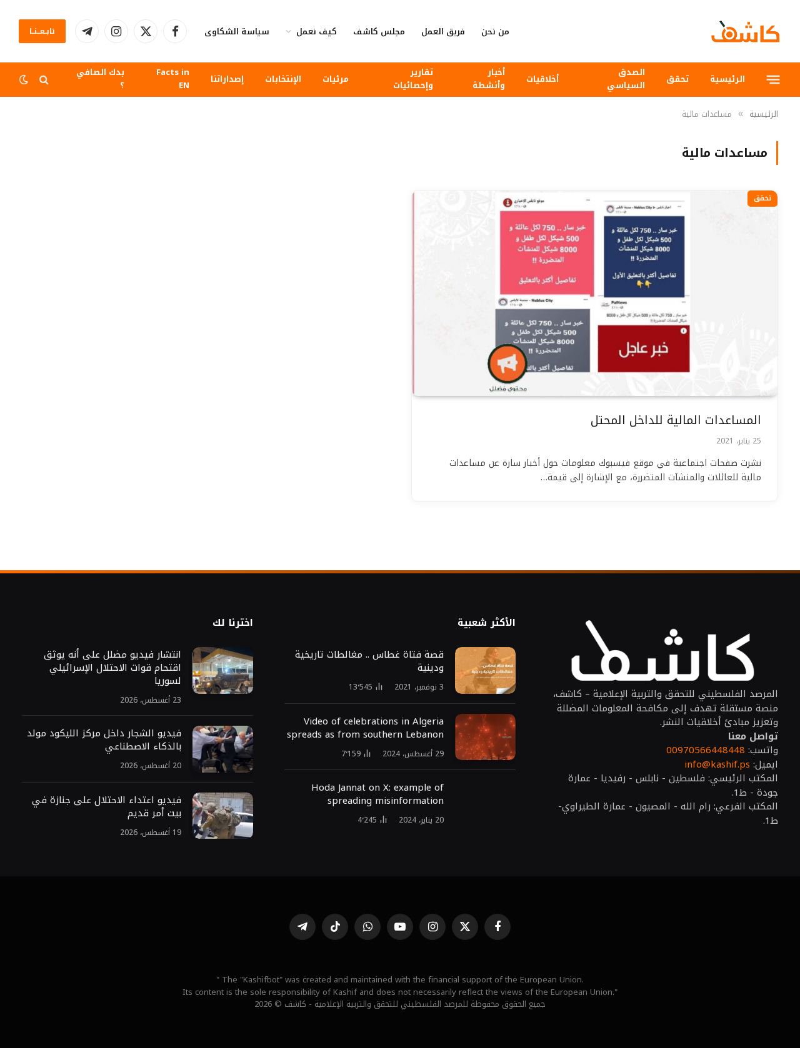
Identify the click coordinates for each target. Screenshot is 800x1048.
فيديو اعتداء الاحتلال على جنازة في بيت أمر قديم (106, 807)
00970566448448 (705, 750)
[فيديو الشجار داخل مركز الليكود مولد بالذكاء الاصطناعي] (222, 749)
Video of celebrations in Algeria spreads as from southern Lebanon (365, 728)
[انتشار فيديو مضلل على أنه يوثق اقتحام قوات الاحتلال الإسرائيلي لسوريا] (222, 670)
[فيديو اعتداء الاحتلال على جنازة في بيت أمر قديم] (222, 816)
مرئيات (335, 79)
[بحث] (44, 80)
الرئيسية (727, 79)
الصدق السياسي (626, 78)
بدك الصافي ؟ (100, 78)
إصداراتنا (227, 79)
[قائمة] (773, 79)
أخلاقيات (542, 79)
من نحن (495, 31)
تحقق (677, 79)
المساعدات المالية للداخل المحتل (676, 420)
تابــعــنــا (42, 31)
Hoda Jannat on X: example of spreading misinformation (377, 794)
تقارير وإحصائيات (413, 78)
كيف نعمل (316, 31)
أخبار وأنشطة (488, 78)
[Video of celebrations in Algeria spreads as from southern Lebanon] (485, 737)
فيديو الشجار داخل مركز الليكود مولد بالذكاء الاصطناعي (104, 740)
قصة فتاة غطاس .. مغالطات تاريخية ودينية (369, 661)
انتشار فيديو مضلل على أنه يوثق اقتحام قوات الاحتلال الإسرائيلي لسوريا (111, 668)
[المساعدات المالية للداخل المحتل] (595, 293)
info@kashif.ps (717, 764)
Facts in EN (172, 78)
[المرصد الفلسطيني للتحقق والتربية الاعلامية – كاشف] (745, 31)
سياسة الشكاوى (236, 31)
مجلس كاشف (379, 31)
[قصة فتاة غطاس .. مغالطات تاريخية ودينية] (485, 670)
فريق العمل (443, 31)
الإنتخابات (283, 79)
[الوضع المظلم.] (25, 79)
